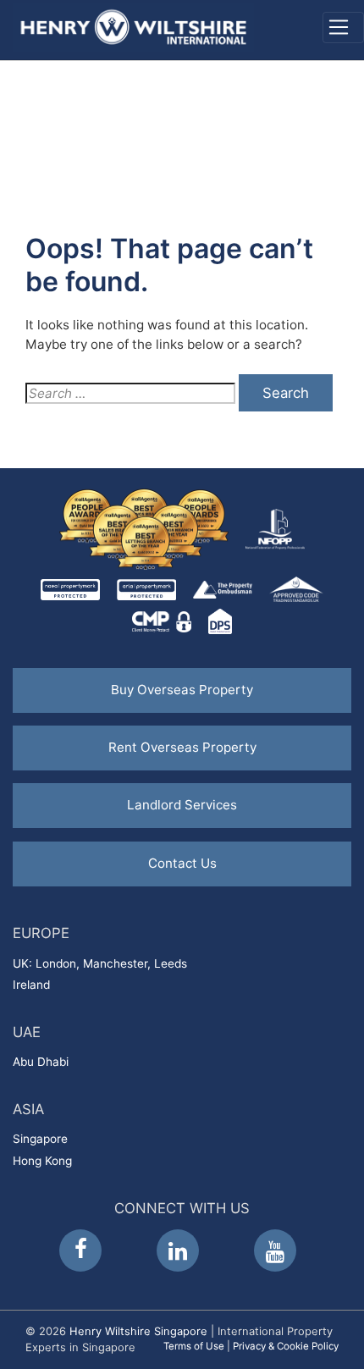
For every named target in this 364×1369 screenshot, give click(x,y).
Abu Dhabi (41, 1061)
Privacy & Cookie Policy (286, 1346)
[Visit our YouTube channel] (275, 1250)
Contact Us (182, 863)
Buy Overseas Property (182, 690)
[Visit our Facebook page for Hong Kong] (80, 1250)
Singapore (40, 1138)
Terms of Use (193, 1346)
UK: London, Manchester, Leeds (100, 963)
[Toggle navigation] (343, 28)
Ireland (31, 984)
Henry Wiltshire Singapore (138, 1331)
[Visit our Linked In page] (178, 1250)
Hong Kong (42, 1161)
